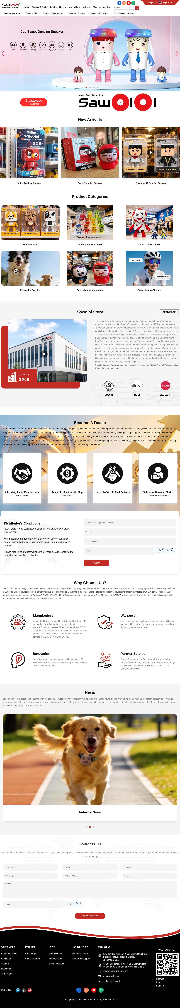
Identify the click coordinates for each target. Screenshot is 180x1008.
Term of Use (7, 974)
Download (6, 969)
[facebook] (119, 3)
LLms (158, 982)
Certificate (6, 959)
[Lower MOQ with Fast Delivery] (112, 473)
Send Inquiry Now (90, 916)
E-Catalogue (31, 954)
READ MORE (169, 312)
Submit (96, 563)
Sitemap (160, 979)
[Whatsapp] (133, 3)
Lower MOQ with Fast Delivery (113, 492)
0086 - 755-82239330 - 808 (115, 971)
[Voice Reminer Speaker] (29, 152)
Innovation (41, 654)
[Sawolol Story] (44, 354)
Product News (90, 812)
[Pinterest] (29, 990)
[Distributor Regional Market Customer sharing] (158, 473)
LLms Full (161, 986)
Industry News (55, 959)
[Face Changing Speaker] (90, 53)
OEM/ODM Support (81, 959)
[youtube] (129, 3)
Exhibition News (56, 964)
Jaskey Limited (113, 981)
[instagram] (124, 3)
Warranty (128, 616)
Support (5, 964)
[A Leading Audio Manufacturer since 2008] (22, 473)
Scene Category (32, 959)
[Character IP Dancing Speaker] (151, 152)
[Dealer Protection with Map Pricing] (67, 473)
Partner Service (133, 654)
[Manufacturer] (17, 622)
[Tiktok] (23, 990)
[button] (82, 87)
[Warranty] (105, 622)
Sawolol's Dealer (80, 954)
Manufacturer (44, 616)
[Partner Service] (105, 660)
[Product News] (90, 759)
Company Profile (9, 954)
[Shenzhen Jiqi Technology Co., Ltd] (11, 5)
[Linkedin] (17, 990)
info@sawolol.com (111, 976)
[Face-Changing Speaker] (90, 152)
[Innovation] (17, 660)
